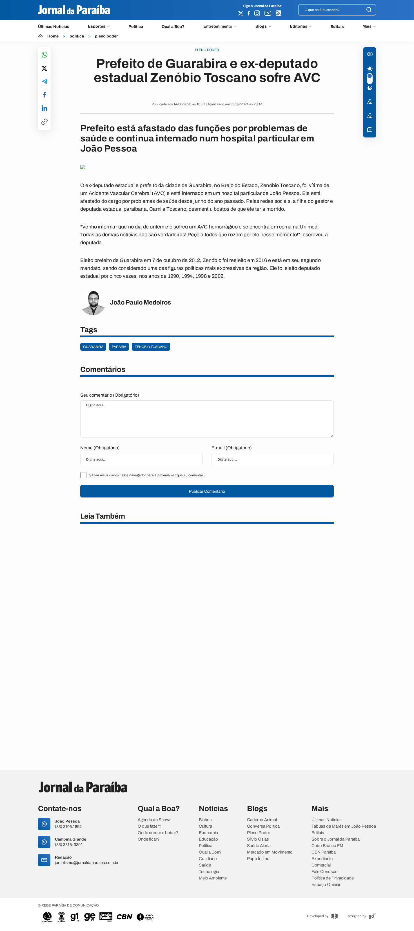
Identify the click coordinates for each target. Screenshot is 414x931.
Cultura (205, 826)
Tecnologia (209, 872)
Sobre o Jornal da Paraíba (335, 839)
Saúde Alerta (259, 846)
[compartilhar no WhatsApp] (44, 55)
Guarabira (93, 347)
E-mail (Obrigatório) (232, 447)
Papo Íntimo (258, 859)
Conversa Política (263, 826)
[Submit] (368, 10)
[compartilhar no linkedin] (44, 108)
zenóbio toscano (151, 347)
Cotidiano (208, 859)
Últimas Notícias (53, 27)
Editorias (298, 26)
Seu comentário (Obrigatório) (109, 395)
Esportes (96, 26)
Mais (366, 26)
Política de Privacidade (332, 878)
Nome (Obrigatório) (100, 447)
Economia (208, 833)
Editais (337, 27)
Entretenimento (217, 26)
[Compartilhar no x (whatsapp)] (44, 69)
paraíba (119, 347)
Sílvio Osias (258, 839)
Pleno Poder (258, 833)
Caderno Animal (262, 820)
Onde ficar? (149, 839)
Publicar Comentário (207, 491)
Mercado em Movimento (270, 852)
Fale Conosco (324, 872)
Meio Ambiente (213, 878)
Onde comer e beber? (158, 833)
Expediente (322, 859)
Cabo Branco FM (327, 846)
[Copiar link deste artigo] (44, 122)
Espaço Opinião (326, 885)
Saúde (205, 865)
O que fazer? (149, 826)
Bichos (205, 820)
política (77, 36)
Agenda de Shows (155, 820)
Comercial (321, 865)
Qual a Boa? (173, 27)
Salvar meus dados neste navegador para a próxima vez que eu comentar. (146, 475)
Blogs (261, 26)
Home (53, 36)
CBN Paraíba (323, 852)
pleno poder (106, 36)
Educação (208, 839)
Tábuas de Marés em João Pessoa (343, 826)
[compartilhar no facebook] (44, 95)
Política (135, 27)
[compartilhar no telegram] (44, 82)
